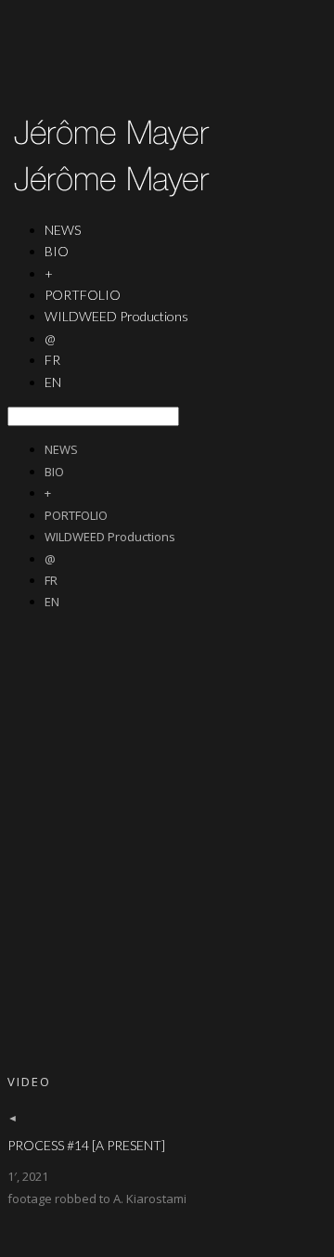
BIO (57, 251)
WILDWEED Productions (116, 316)
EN (53, 382)
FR (51, 580)
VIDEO (29, 1081)
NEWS (61, 449)
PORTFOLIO (76, 515)
